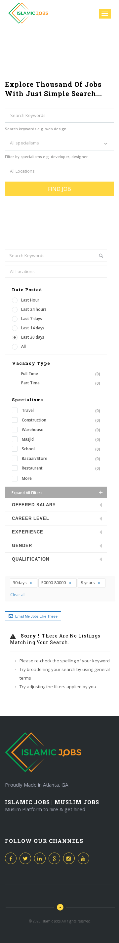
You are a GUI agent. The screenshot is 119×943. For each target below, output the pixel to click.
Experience (27, 531)
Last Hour (30, 300)
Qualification (30, 559)
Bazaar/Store (61, 459)
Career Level (30, 518)
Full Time (60, 374)
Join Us (71, 12)
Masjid (61, 439)
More (27, 478)
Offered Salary (34, 504)
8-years (88, 582)
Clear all (17, 594)
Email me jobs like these (36, 616)
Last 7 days (31, 318)
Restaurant (61, 468)
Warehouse (61, 430)
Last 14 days (32, 328)
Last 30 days (32, 337)
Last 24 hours (34, 309)
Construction (61, 420)
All (23, 346)
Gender (22, 545)
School (61, 449)
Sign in (90, 13)
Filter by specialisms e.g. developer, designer (46, 156)
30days (20, 582)
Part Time (60, 383)
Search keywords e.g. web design (35, 128)
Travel (61, 411)
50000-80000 (54, 582)
